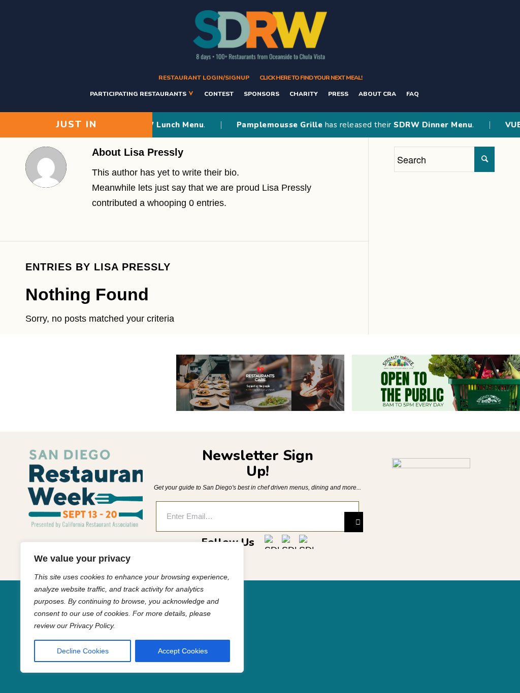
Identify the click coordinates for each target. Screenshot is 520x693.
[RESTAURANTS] (430, 93)
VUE (502, 125)
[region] (132, 607)
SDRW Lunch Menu (155, 125)
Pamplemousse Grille (268, 125)
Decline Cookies (83, 651)
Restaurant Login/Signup (203, 78)
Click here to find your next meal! (310, 78)
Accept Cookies (183, 651)
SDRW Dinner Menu (421, 125)
